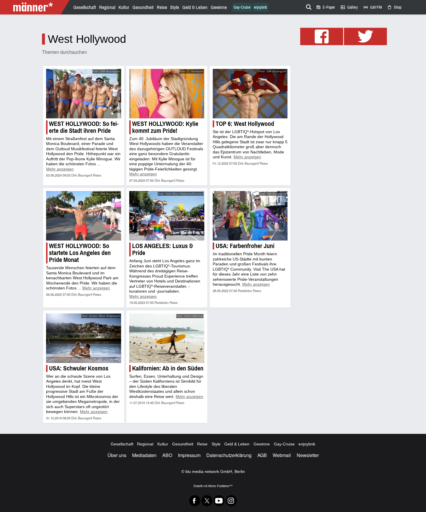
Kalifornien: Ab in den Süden (167, 368)
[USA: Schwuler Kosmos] (83, 338)
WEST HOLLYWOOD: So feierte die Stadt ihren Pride (84, 127)
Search (307, 6)
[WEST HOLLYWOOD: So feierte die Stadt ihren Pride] (83, 93)
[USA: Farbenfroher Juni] (250, 216)
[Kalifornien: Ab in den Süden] (166, 338)
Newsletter (308, 455)
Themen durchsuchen (64, 52)
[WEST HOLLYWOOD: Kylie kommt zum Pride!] (166, 93)
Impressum (189, 455)
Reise (162, 7)
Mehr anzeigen (60, 169)
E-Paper (325, 7)
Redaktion (161, 302)
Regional (107, 7)
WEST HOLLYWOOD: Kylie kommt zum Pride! (165, 127)
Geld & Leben (194, 7)
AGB (262, 455)
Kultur (124, 7)
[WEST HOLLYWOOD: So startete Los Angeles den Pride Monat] (83, 216)
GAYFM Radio (372, 7)
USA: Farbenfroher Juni (245, 246)
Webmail (282, 455)
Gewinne (219, 7)
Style (174, 7)
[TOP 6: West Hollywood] (250, 93)
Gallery (349, 7)
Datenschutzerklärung (229, 455)
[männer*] (35, 7)
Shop (394, 7)
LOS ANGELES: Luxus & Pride (162, 249)
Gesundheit (143, 7)
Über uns (117, 455)
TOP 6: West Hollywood (245, 124)
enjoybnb (260, 7)
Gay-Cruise (242, 7)
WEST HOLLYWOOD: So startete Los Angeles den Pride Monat (80, 253)
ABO (167, 455)
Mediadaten (144, 455)
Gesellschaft (84, 7)
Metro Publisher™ (220, 486)
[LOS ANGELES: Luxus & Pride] (166, 216)
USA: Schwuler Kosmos (78, 368)
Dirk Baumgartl (81, 175)
